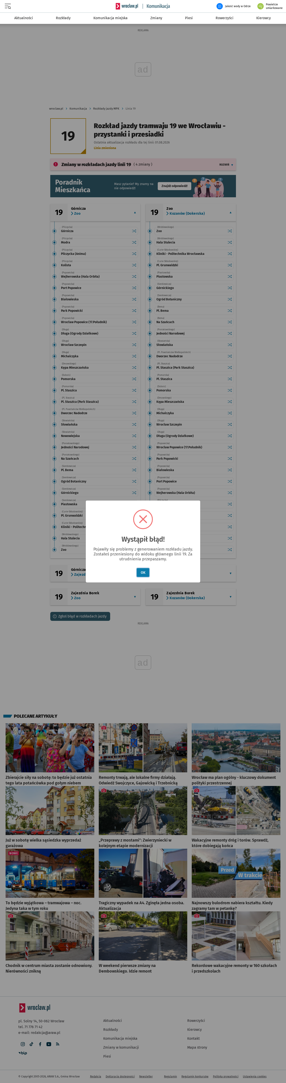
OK (143, 572)
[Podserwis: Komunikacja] (156, 6)
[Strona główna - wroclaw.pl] (127, 6)
